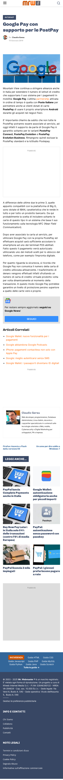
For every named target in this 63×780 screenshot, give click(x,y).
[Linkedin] (13, 46)
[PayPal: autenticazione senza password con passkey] (46, 514)
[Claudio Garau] (6, 37)
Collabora (7, 723)
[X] (6, 46)
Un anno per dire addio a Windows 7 (48, 447)
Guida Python (15, 664)
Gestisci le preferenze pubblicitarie (19, 701)
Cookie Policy (9, 759)
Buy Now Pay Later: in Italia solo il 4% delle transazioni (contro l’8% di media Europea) (16, 534)
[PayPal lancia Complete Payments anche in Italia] (16, 476)
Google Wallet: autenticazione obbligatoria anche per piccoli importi (45, 494)
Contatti (7, 732)
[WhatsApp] (19, 46)
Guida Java (31, 664)
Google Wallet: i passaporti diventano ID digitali (32, 363)
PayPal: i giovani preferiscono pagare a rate (46, 571)
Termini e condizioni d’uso (16, 750)
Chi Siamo (8, 719)
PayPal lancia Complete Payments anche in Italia (16, 493)
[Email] (33, 46)
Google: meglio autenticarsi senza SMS (27, 358)
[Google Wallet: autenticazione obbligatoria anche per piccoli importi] (46, 476)
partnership (42, 98)
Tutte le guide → (31, 667)
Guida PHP (33, 661)
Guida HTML (34, 657)
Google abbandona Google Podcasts (26, 344)
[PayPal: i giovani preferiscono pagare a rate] (46, 555)
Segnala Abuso (10, 763)
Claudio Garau (18, 37)
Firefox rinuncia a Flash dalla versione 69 (15, 447)
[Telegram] (26, 46)
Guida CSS (48, 657)
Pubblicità (8, 728)
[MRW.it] (32, 3)
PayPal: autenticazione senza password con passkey (46, 532)
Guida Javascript (16, 661)
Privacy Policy (9, 755)
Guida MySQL (48, 661)
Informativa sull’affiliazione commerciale (22, 768)
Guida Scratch (47, 664)
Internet (9, 17)
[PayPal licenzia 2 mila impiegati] (16, 555)
